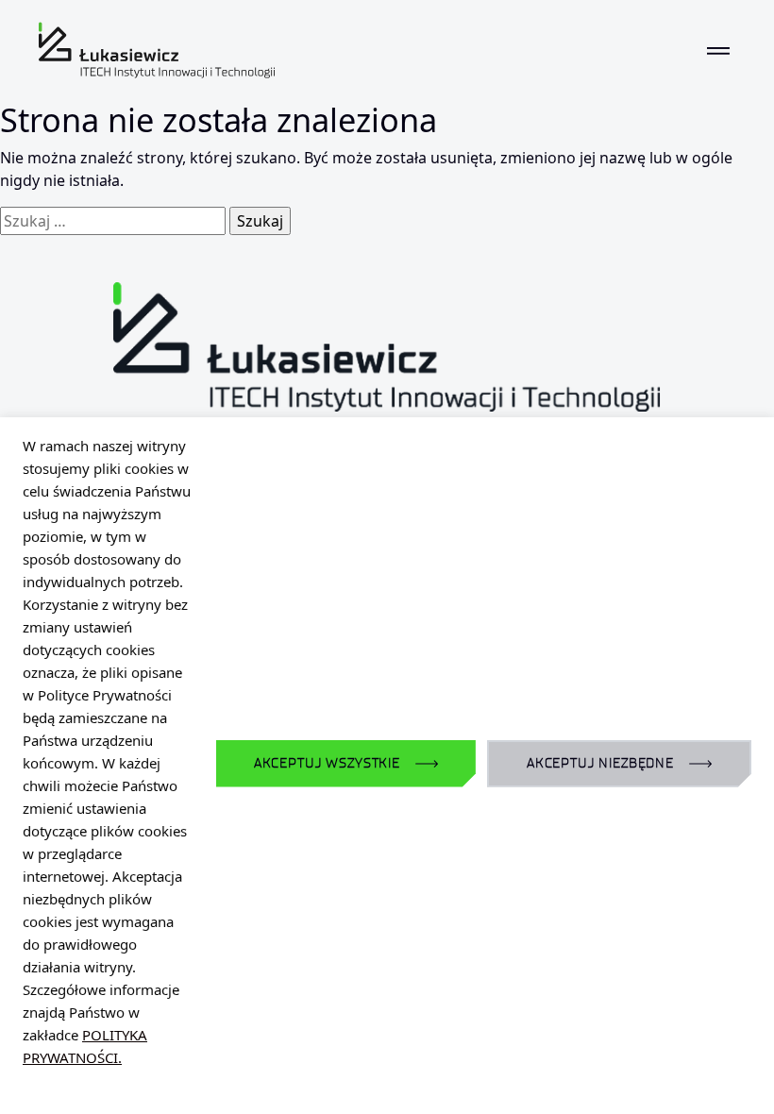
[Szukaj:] (113, 221)
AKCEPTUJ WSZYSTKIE (327, 763)
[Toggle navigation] (718, 50)
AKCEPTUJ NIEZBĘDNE (600, 763)
